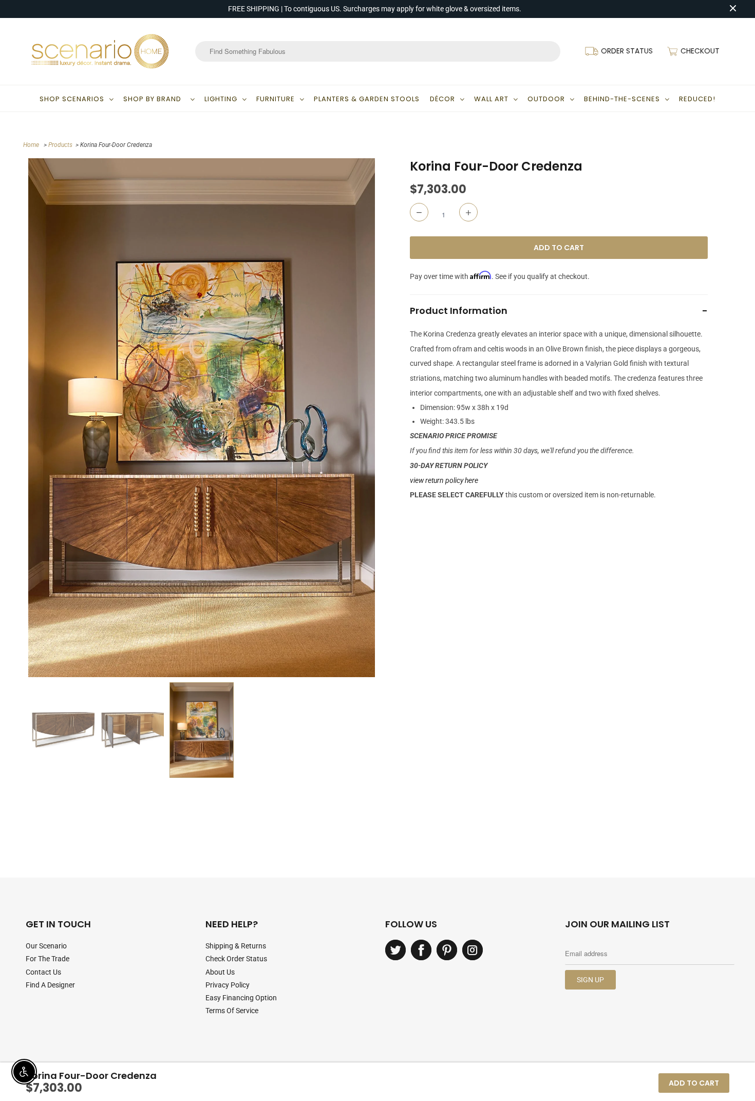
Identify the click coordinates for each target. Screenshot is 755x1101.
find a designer (50, 985)
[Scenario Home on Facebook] (421, 950)
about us (220, 972)
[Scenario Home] (100, 51)
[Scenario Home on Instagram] (472, 950)
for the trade (47, 959)
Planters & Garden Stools (367, 99)
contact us (43, 972)
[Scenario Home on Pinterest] (447, 950)
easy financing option (241, 998)
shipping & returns (235, 946)
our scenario (46, 946)
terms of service (231, 1010)
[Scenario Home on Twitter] (395, 950)
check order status (236, 959)
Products (60, 144)
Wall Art (491, 99)
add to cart (694, 1083)
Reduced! (697, 99)
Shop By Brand (154, 99)
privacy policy (227, 985)
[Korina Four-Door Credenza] (201, 417)
